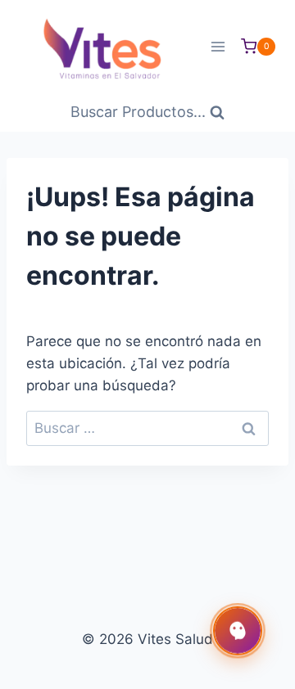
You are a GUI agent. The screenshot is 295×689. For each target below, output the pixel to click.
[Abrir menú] (217, 46)
